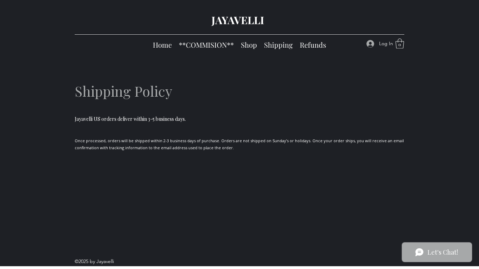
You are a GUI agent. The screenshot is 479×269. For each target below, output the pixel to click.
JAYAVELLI (237, 20)
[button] (400, 44)
